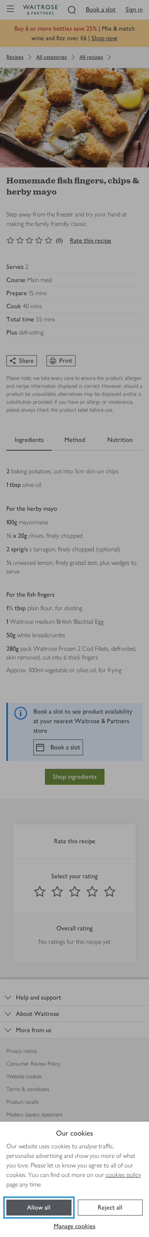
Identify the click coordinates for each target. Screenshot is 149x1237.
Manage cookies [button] (74, 1226)
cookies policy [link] (123, 1175)
